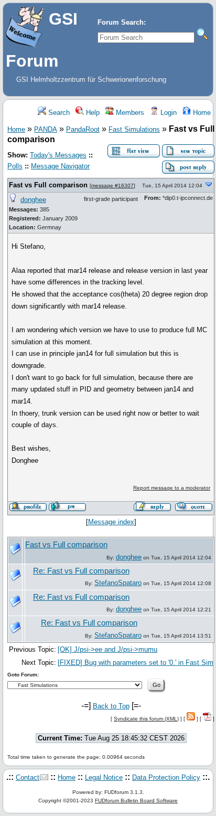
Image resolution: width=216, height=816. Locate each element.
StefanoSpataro (118, 583)
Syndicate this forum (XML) (146, 719)
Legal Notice (104, 777)
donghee (33, 200)
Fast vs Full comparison (48, 185)
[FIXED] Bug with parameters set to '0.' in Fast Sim (135, 662)
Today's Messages (58, 155)
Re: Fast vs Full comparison (81, 571)
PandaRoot (83, 129)
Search (58, 112)
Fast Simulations (134, 129)
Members (129, 112)
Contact (27, 777)
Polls (15, 166)
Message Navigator (60, 166)
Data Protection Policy (166, 777)
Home (201, 112)
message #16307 (112, 185)
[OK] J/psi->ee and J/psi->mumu (107, 649)
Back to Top (111, 706)
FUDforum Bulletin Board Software (136, 800)
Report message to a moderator (171, 488)
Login (167, 112)
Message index (111, 522)
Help (92, 112)
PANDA (45, 129)
